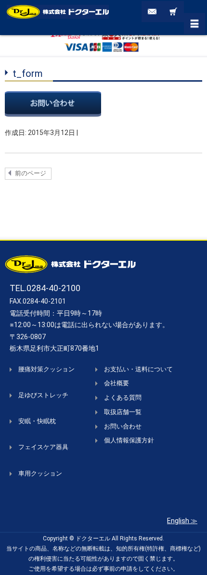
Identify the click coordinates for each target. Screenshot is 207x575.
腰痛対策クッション (46, 369)
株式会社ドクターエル (58, 11)
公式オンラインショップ (173, 11)
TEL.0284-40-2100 (45, 288)
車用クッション (40, 473)
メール (152, 11)
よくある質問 (123, 397)
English (178, 521)
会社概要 (116, 383)
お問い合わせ (123, 426)
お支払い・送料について (138, 369)
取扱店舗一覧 (123, 412)
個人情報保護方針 (129, 440)
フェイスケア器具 (43, 447)
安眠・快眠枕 (37, 421)
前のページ (30, 173)
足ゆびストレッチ (43, 395)
